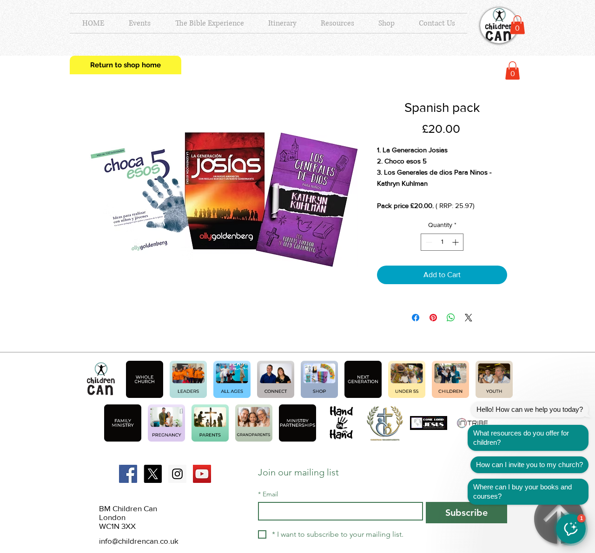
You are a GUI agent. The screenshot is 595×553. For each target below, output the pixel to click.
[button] (517, 24)
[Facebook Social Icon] (128, 474)
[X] (153, 474)
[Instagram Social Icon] (177, 474)
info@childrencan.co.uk (138, 540)
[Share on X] (468, 317)
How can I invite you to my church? (529, 464)
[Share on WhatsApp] (450, 317)
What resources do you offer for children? (521, 437)
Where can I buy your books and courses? (522, 491)
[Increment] (456, 242)
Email (268, 494)
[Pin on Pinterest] (433, 317)
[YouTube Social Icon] (202, 474)
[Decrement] (428, 242)
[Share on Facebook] (415, 317)
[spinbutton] (442, 242)
